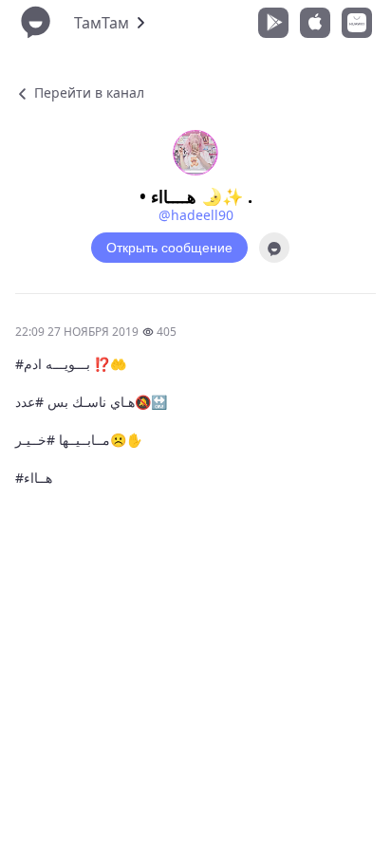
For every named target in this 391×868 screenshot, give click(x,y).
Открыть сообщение (169, 247)
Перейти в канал (87, 92)
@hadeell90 (195, 215)
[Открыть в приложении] (274, 247)
